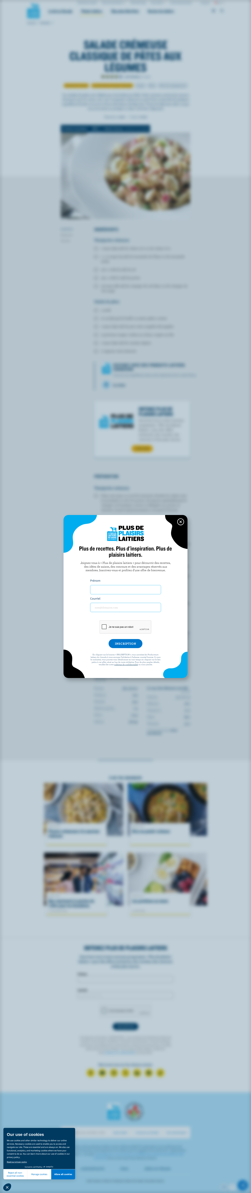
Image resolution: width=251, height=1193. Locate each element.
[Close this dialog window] (180, 521)
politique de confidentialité (126, 664)
